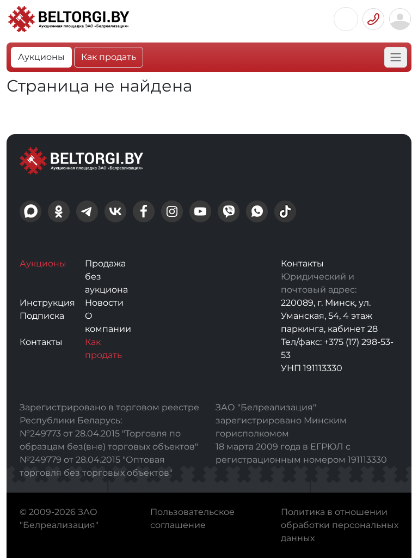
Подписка (42, 316)
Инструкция (47, 303)
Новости (104, 303)
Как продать (108, 57)
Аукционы (41, 57)
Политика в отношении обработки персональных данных (339, 525)
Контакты (41, 342)
